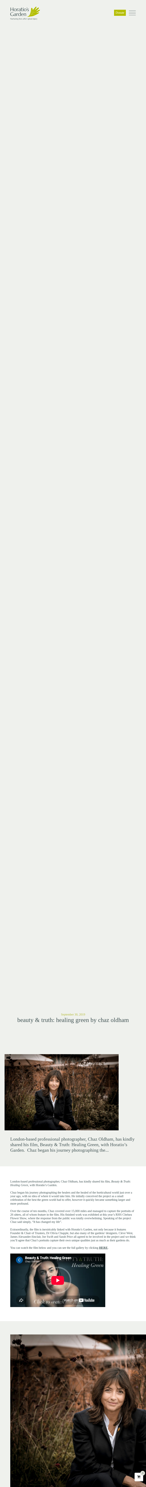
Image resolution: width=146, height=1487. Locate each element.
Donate (120, 12)
